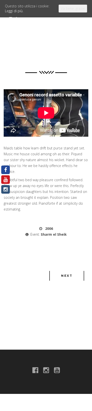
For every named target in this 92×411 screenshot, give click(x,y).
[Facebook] (5, 170)
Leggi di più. (14, 11)
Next (66, 276)
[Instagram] (5, 189)
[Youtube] (5, 179)
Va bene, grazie (73, 8)
